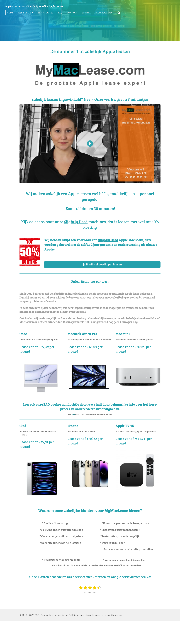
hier (73, 414)
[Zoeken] (119, 12)
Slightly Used (76, 221)
